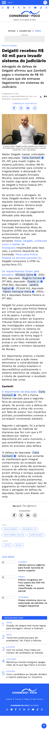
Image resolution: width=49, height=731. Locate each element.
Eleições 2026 (25, 31)
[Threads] (46, 7)
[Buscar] (45, 2)
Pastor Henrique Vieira (17, 291)
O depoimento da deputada (19, 391)
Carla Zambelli (31, 157)
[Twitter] (19, 7)
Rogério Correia (32, 278)
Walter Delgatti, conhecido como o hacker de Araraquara (24, 244)
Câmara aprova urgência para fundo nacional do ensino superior (31, 568)
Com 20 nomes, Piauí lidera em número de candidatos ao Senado (24, 651)
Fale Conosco (37, 699)
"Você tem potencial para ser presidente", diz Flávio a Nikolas (23, 639)
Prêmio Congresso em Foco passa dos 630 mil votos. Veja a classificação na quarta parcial (31, 585)
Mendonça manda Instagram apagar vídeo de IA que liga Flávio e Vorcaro (26, 663)
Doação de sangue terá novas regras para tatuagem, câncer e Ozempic (26, 627)
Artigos (27, 699)
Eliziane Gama (24, 274)
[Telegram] (8, 7)
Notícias (11, 31)
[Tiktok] (41, 7)
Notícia (19, 545)
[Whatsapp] (3, 7)
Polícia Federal (10, 529)
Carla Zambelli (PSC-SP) (14, 535)
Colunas (18, 699)
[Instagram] (30, 7)
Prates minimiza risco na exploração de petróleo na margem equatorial (32, 603)
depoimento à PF (29, 529)
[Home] (24, 14)
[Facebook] (13, 7)
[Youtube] (35, 7)
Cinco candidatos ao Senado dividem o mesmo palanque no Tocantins (26, 675)
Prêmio (38, 31)
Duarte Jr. (33, 281)
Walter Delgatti (36, 535)
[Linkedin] (24, 7)
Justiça (7, 545)
